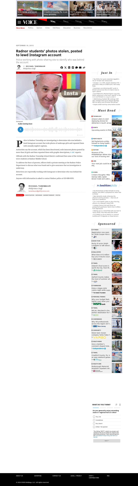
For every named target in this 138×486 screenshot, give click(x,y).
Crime (47, 28)
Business (77, 28)
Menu (19, 22)
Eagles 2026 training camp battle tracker (106, 104)
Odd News (56, 28)
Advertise (37, 476)
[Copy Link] (84, 68)
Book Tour (96, 241)
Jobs (94, 161)
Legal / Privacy (76, 476)
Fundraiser (97, 285)
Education (67, 28)
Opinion (39, 28)
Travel (95, 263)
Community (97, 330)
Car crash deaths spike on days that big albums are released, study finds (105, 202)
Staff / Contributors (94, 477)
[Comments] (76, 68)
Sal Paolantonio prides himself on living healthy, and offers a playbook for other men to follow (106, 192)
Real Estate (97, 252)
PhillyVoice (30, 22)
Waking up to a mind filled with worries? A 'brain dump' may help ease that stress (106, 211)
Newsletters (87, 28)
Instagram (35, 73)
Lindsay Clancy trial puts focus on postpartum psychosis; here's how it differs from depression (106, 206)
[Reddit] (72, 68)
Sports (104, 21)
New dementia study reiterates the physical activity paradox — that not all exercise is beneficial (105, 197)
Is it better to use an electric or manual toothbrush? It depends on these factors (105, 215)
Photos (58, 195)
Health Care (97, 364)
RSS (108, 476)
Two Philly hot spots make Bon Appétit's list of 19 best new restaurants (105, 80)
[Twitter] (65, 68)
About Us (19, 476)
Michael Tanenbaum (35, 66)
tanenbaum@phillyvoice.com (39, 191)
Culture (78, 21)
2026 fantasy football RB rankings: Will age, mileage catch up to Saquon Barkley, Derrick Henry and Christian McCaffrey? (105, 100)
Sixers (95, 172)
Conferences (97, 319)
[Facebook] (61, 68)
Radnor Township (48, 195)
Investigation (25, 73)
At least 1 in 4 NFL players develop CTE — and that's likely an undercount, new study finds (106, 84)
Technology (97, 116)
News (53, 21)
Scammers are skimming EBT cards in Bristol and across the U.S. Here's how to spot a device (105, 89)
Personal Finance (99, 297)
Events (91, 21)
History (96, 150)
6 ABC (72, 152)
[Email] (80, 68)
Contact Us (56, 476)
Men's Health (97, 139)
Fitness (95, 230)
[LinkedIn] (69, 68)
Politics (30, 28)
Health (65, 21)
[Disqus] (51, 251)
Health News (97, 341)
